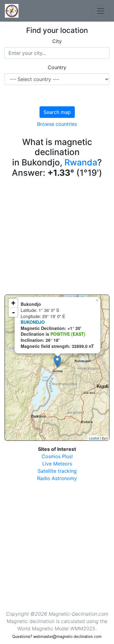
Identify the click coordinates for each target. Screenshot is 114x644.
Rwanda (80, 162)
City (57, 41)
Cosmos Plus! (57, 456)
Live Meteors (57, 464)
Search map (57, 112)
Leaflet (94, 438)
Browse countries (57, 124)
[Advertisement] (57, 237)
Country (57, 67)
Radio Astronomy (57, 478)
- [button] (13, 312)
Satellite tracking (57, 471)
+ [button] (13, 303)
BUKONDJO (33, 322)
